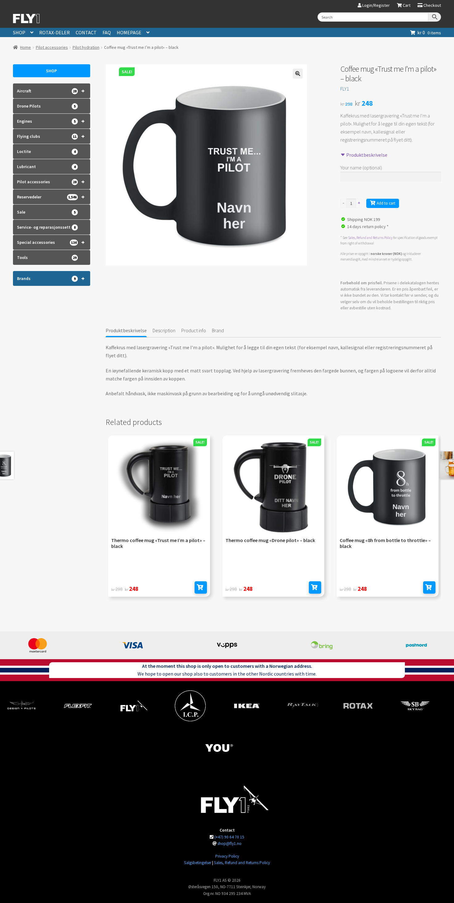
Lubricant (46, 166)
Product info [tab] (193, 330)
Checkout (431, 5)
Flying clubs (51, 136)
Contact (86, 32)
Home (25, 47)
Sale (46, 212)
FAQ (107, 32)
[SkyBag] (415, 705)
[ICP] (190, 705)
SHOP (51, 71)
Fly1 (344, 89)
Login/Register (375, 5)
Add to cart (386, 203)
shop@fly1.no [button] (229, 843)
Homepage (129, 32)
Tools (47, 257)
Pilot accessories (52, 47)
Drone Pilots (46, 106)
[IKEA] (246, 705)
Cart (406, 5)
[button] (298, 73)
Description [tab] (164, 330)
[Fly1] (134, 705)
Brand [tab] (218, 330)
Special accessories (51, 242)
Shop (19, 32)
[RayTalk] (302, 705)
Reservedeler (51, 197)
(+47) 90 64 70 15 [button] (229, 837)
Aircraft (51, 91)
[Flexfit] (78, 705)
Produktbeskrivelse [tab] (126, 330)
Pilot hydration (86, 47)
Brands (51, 278)
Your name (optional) (361, 167)
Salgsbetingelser (197, 862)
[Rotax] (359, 705)
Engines (51, 121)
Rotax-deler (54, 32)
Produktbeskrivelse (366, 155)
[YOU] (218, 747)
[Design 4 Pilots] (21, 705)
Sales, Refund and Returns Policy (370, 237)
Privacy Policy (227, 856)
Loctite (46, 151)
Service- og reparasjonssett (46, 227)
